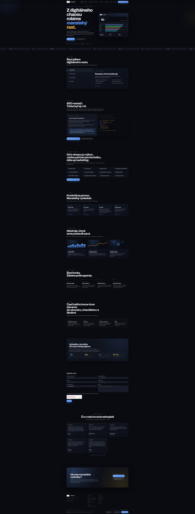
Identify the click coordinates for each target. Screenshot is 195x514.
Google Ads (100, 496)
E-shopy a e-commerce (92, 499)
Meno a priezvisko (71, 376)
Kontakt (115, 1)
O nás (111, 1)
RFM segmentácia (99, 83)
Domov (82, 1)
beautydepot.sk (112, 434)
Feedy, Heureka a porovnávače (118, 83)
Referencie (107, 1)
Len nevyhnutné (117, 512)
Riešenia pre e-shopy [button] (93, 1)
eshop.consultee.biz (91, 506)
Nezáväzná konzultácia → (119, 475)
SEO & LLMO (90, 500)
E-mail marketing (101, 498)
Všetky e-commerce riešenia (73, 179)
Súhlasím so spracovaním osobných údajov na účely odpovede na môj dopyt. (83, 393)
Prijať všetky (125, 512)
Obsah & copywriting (100, 81)
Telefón (68, 380)
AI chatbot (100, 499)
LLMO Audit (100, 500)
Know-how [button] (101, 1)
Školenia (99, 502)
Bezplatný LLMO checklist (87, 138)
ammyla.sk (69, 434)
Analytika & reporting (116, 81)
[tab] (80, 70)
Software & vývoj (91, 502)
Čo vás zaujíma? (70, 384)
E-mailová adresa (102, 376)
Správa (99, 384)
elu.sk (90, 434)
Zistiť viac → (70, 214)
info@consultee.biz (70, 500)
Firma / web (100, 380)
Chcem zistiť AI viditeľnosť (73, 138)
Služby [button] (86, 1)
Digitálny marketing (91, 498)
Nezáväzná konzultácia (123, 1)
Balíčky (99, 503)
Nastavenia (109, 512)
